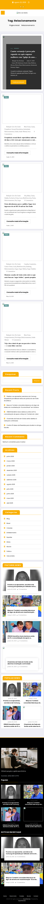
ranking (28, 266)
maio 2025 (10, 498)
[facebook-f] (21, 7)
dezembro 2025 (12, 470)
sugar (19, 200)
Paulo (34, 198)
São (16, 200)
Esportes (9, 537)
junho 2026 (10, 456)
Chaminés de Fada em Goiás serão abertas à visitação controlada (20, 663)
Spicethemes (26, 899)
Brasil (8, 523)
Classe (32, 195)
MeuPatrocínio (27, 198)
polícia (16, 65)
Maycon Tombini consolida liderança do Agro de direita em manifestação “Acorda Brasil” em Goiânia (21, 611)
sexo (29, 131)
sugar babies (23, 269)
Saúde (16, 131)
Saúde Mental (23, 131)
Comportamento (9, 337)
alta (25, 195)
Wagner (17, 67)
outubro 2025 (11, 475)
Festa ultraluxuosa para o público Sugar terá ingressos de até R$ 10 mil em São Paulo (20, 205)
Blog (12, 48)
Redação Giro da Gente (18, 60)
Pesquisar (10, 374)
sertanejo (13, 67)
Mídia (6, 234)
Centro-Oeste (8, 266)
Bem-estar (27, 127)
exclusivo (12, 198)
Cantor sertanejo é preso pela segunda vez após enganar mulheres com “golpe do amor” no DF (23, 54)
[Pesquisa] (37, 13)
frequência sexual (10, 129)
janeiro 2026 (11, 466)
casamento (32, 264)
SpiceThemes (22, 901)
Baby (28, 195)
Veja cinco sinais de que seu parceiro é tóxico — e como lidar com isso (20, 345)
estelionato (20, 63)
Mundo (9, 547)
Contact (36, 896)
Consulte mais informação (18, 82)
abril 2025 (10, 503)
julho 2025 (10, 489)
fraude (25, 63)
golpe (29, 63)
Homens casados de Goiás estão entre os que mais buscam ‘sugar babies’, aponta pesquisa (20, 276)
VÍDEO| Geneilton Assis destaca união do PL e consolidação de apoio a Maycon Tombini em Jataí (21, 637)
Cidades (9, 528)
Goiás (14, 266)
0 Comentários (28, 200)
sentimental (34, 65)
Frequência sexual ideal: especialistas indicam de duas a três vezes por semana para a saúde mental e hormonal (20, 139)
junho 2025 (10, 494)
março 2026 (11, 461)
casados (26, 264)
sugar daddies (31, 269)
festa (17, 198)
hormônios (19, 129)
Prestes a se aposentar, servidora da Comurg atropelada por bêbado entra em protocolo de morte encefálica (21, 398)
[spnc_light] (41, 13)
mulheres (33, 63)
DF (16, 63)
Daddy (6, 198)
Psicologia (18, 337)
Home (5, 896)
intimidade (26, 129)
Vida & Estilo (11, 556)
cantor (13, 63)
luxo (20, 198)
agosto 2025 (11, 484)
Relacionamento (26, 65)
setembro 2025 (11, 480)
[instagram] (23, 7)
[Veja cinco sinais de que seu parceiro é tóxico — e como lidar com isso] (22, 317)
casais (33, 127)
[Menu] (3, 13)
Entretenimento (11, 533)
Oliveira (13, 65)
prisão (20, 65)
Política (9, 551)
